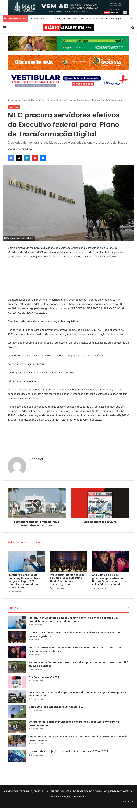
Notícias (22, 100)
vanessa (36, 459)
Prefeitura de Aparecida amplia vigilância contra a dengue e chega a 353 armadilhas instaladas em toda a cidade (24, 581)
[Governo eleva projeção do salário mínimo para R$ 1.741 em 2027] (17, 756)
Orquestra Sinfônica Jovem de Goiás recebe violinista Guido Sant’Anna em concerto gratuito (67, 579)
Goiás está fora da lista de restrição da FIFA (56, 707)
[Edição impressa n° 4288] (17, 682)
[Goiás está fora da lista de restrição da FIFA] (17, 711)
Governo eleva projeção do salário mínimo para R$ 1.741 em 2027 (68, 751)
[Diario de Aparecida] (68, 27)
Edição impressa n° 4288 (44, 677)
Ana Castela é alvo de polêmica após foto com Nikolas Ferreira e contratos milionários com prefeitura (109, 579)
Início (13, 100)
